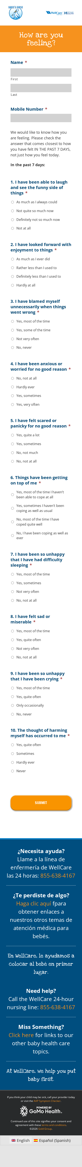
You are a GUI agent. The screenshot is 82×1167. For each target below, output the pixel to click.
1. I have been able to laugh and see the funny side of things (39, 187)
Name (19, 62)
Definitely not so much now (38, 219)
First (14, 79)
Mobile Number (29, 109)
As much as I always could (36, 202)
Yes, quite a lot (28, 435)
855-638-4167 (57, 875)
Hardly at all (25, 285)
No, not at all (26, 378)
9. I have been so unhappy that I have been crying (38, 676)
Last (14, 94)
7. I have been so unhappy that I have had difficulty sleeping (38, 560)
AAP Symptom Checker (47, 1101)
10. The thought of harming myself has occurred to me (40, 733)
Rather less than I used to (36, 268)
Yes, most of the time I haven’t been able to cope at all (40, 494)
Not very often (27, 339)
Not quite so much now (34, 211)
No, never (24, 347)
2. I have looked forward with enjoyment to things (41, 247)
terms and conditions (54, 1125)
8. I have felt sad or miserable (30, 619)
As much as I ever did (33, 259)
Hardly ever (25, 387)
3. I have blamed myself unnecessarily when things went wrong (38, 307)
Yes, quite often (28, 639)
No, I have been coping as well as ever (42, 535)
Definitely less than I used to (38, 276)
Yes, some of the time (33, 330)
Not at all (23, 228)
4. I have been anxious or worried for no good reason (41, 366)
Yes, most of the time (33, 321)
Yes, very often (28, 404)
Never (21, 771)
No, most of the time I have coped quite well (37, 522)
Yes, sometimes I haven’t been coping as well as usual (40, 508)
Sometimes (25, 753)
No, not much (27, 452)
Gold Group (45, 1129)
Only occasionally (30, 705)
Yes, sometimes (28, 395)
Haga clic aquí (33, 903)
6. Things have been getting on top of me (39, 480)
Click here (21, 1035)
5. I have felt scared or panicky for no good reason (41, 423)
